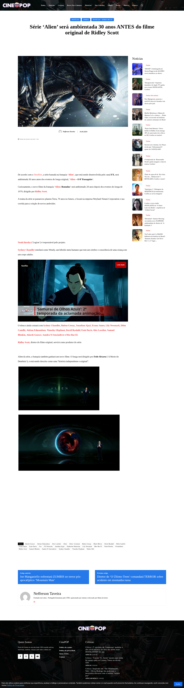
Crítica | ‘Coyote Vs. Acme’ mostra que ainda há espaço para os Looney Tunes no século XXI (104, 660)
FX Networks (48, 546)
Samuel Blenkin (34, 549)
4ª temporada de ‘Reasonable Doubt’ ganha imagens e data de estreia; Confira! (155, 162)
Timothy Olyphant (56, 330)
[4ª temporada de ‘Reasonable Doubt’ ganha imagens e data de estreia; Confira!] (137, 160)
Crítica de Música (91, 678)
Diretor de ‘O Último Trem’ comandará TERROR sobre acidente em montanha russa (130, 578)
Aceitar (178, 684)
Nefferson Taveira (69, 131)
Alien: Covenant (74, 544)
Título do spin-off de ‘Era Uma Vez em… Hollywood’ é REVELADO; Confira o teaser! (154, 177)
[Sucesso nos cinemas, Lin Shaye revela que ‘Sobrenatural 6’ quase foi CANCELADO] (137, 145)
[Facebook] (20, 656)
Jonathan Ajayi (83, 325)
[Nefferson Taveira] (60, 131)
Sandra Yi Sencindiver (53, 335)
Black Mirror (98, 544)
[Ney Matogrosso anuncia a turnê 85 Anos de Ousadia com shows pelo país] (137, 99)
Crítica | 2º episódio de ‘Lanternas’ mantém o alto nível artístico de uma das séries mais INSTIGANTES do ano (104, 649)
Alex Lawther (99, 330)
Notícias (75, 19)
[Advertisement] (73, 157)
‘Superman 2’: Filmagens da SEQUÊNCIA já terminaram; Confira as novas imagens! (153, 191)
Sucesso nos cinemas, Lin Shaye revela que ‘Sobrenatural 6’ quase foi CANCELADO (155, 147)
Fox (40, 546)
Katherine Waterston (73, 546)
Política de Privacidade (15, 685)
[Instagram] (34, 601)
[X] (31, 656)
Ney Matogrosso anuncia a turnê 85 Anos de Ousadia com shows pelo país (154, 101)
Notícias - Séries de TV (102, 19)
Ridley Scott (41, 191)
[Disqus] (73, 510)
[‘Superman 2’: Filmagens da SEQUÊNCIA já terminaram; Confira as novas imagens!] (137, 189)
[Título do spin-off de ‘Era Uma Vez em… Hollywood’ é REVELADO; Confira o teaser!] (137, 175)
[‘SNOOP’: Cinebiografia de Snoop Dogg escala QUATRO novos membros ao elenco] (137, 69)
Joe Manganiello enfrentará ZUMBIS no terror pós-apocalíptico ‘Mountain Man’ (50, 578)
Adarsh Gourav (34, 335)
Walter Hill (90, 549)
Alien (70, 174)
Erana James (98, 325)
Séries (86, 19)
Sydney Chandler (26, 250)
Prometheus (119, 546)
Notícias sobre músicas (152, 95)
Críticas (88, 654)
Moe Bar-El (72, 335)
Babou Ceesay (68, 325)
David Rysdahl (73, 330)
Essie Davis (86, 330)
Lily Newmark (113, 325)
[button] (142, 5)
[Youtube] (37, 656)
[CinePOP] (18, 5)
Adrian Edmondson (36, 330)
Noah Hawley (24, 242)
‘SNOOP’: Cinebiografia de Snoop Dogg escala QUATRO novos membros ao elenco (154, 71)
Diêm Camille (120, 544)
